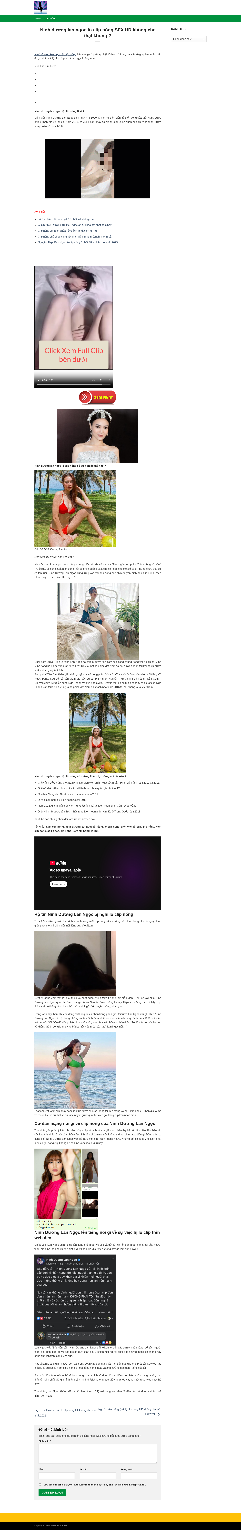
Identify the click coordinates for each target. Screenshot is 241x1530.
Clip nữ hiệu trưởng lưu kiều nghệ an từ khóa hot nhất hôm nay (74, 225)
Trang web (126, 1469)
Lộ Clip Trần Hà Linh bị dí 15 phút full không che (66, 219)
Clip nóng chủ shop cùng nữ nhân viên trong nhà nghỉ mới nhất (74, 236)
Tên (41, 1469)
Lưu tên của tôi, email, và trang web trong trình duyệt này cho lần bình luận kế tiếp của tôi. (95, 1484)
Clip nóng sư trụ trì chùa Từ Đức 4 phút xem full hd (67, 230)
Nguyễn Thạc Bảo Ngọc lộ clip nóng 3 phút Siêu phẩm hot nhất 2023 (78, 242)
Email (83, 1469)
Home (37, 18)
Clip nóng (50, 18)
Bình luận (45, 1441)
